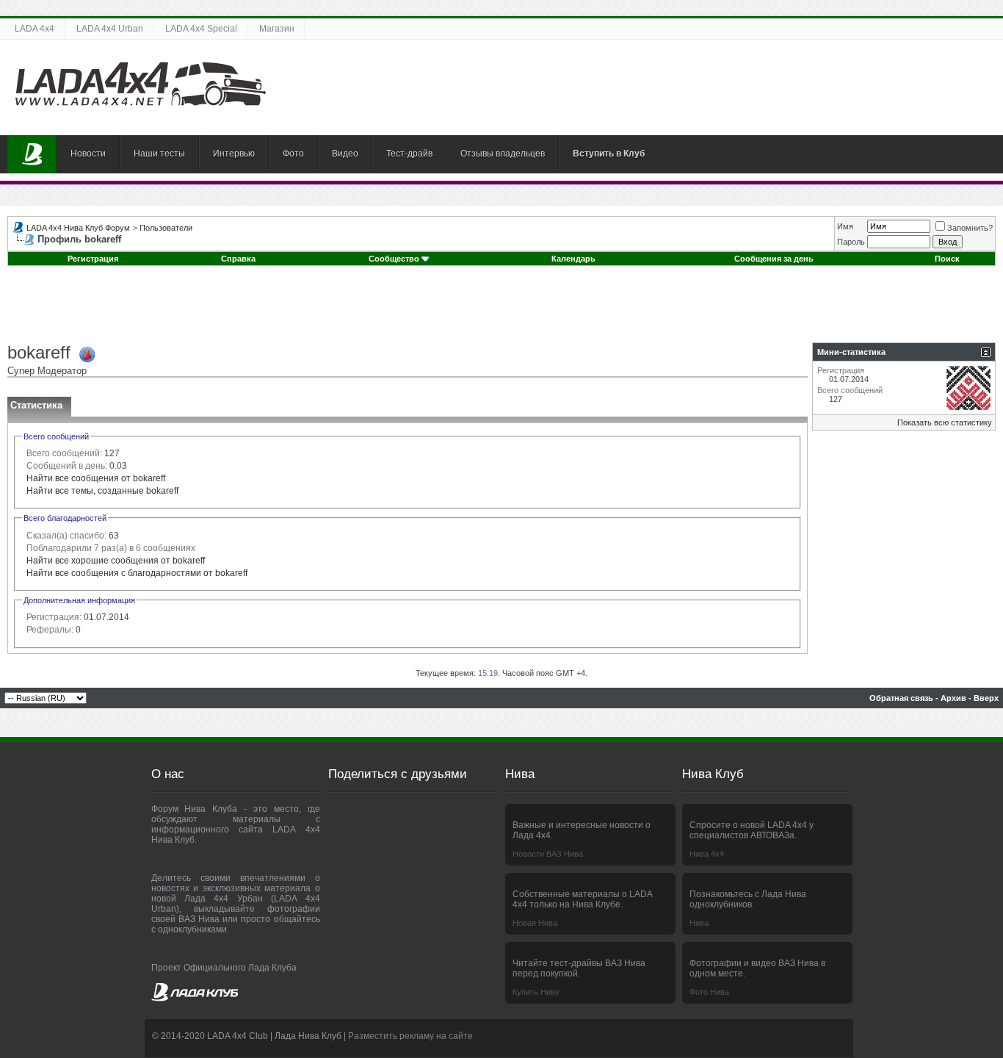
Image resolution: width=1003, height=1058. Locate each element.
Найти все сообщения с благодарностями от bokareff (136, 573)
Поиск (947, 258)
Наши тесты (159, 153)
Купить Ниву (536, 991)
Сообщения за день (774, 258)
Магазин (276, 29)
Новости (88, 153)
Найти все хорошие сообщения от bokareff (115, 560)
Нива (699, 922)
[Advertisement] (501, 309)
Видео (345, 153)
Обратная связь (901, 698)
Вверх (986, 698)
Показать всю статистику (944, 422)
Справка (238, 258)
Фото (293, 153)
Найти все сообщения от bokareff (95, 478)
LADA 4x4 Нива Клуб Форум (78, 227)
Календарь (573, 258)
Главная (32, 154)
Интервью (234, 153)
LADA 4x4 (34, 29)
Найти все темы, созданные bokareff (102, 491)
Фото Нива (709, 991)
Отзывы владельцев (502, 153)
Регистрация (93, 258)
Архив (953, 698)
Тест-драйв (409, 153)
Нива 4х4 (706, 853)
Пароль (851, 241)
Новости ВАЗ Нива (548, 853)
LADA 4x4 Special (201, 29)
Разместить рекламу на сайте (410, 1036)
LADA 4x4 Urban (109, 29)
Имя (845, 226)
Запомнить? (970, 227)
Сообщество (394, 258)
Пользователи (166, 227)
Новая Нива (535, 922)
